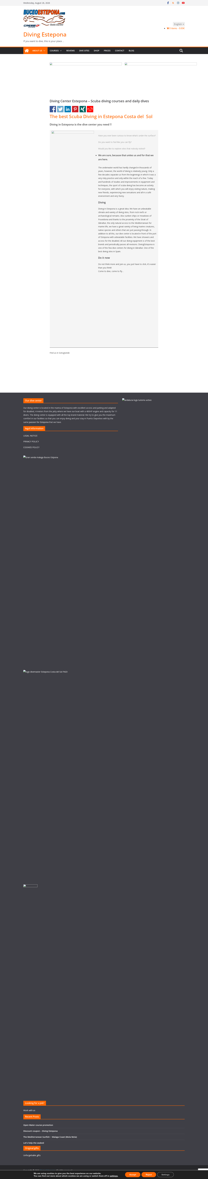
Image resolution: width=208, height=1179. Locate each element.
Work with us (29, 1110)
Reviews (70, 50)
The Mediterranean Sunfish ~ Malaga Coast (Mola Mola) (50, 1137)
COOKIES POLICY (31, 447)
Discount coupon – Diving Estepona (40, 1131)
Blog (131, 50)
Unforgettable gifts (32, 1155)
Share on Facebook (53, 109)
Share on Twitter (60, 109)
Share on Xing (83, 109)
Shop (96, 50)
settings (114, 1176)
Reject (149, 1174)
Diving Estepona (45, 34)
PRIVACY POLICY (31, 441)
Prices (107, 50)
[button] (43, 51)
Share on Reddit (90, 109)
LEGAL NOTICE (30, 435)
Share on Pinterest (75, 109)
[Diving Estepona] (26, 50)
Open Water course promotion (38, 1125)
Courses (54, 50)
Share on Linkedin (68, 109)
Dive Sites (84, 50)
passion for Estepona (39, 422)
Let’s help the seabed (33, 1143)
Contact (119, 50)
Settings (165, 1174)
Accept (132, 1174)
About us (37, 50)
